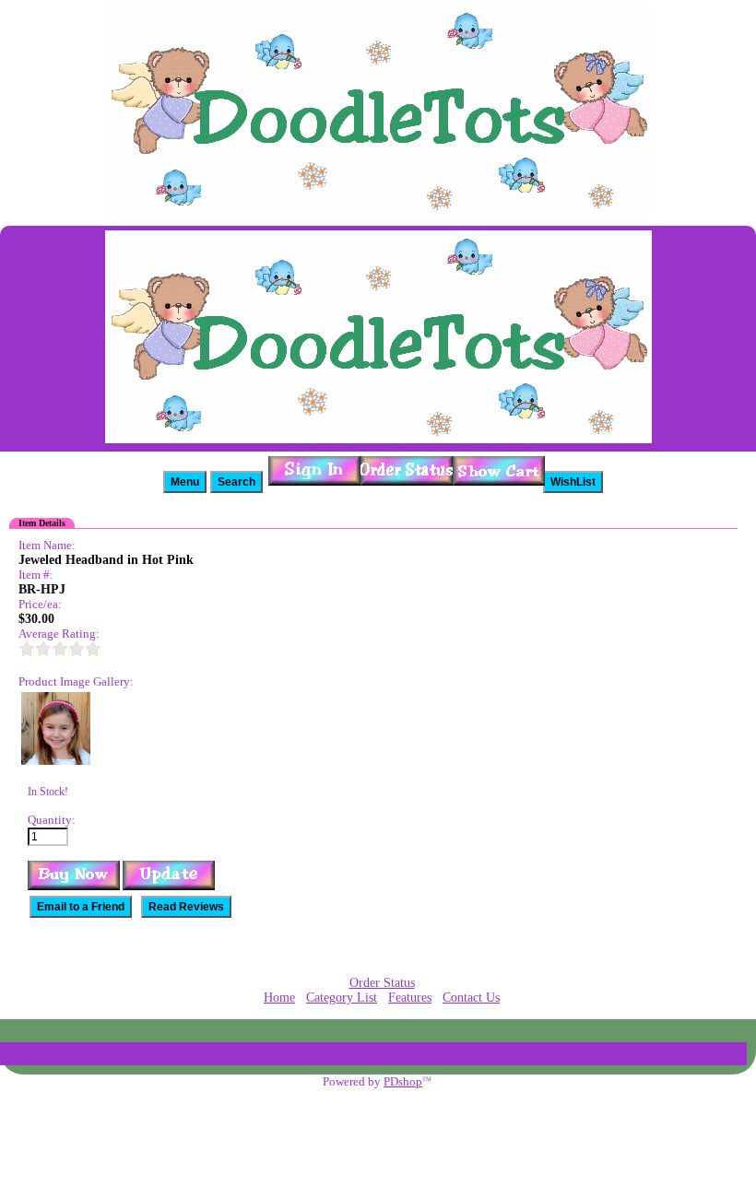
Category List (341, 997)
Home (279, 997)
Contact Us (471, 997)
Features (409, 997)
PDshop (403, 1081)
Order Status (382, 983)
